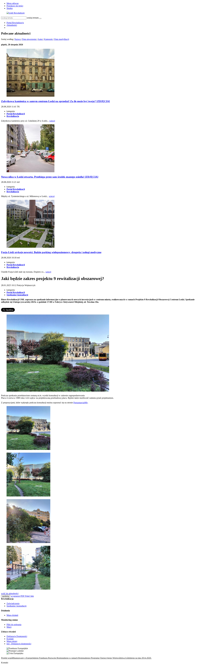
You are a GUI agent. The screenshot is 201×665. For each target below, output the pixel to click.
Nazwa (17, 39)
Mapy (9, 627)
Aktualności (12, 25)
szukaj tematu (33, 18)
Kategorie (48, 39)
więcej (52, 121)
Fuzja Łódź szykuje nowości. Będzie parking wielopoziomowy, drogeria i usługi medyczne (51, 252)
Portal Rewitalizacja (15, 22)
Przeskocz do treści (15, 6)
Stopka (10, 8)
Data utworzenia (29, 39)
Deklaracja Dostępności (17, 636)
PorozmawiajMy (80, 402)
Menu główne (13, 3)
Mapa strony (12, 641)
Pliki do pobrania (14, 624)
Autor (40, 39)
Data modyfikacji (61, 39)
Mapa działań (12, 615)
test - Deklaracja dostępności (19, 644)
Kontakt (10, 639)
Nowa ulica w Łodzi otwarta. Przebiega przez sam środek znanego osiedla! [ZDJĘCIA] (49, 176)
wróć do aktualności (9, 593)
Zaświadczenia (13, 603)
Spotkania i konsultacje (17, 606)
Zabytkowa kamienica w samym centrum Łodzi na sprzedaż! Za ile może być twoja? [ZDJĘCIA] (55, 101)
